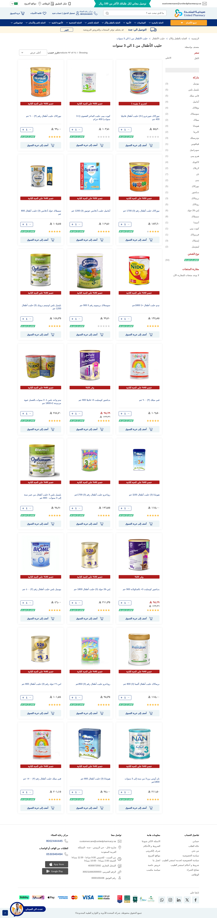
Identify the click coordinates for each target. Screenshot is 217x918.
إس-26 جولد (182, 210)
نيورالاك (182, 186)
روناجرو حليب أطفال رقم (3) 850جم (93, 684)
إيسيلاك (182, 240)
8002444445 (54, 841)
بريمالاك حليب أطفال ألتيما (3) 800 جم (141, 684)
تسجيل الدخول (69, 13)
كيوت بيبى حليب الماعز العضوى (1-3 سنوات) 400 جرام (93, 117)
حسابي (196, 841)
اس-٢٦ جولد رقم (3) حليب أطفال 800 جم (41, 684)
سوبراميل (182, 150)
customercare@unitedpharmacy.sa (181, 3)
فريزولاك (182, 234)
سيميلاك (182, 216)
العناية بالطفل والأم (178, 38)
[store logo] (190, 13)
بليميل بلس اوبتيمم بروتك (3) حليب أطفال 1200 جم (41, 307)
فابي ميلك (182, 95)
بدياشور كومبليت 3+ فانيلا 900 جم (94, 400)
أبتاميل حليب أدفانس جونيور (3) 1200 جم (90, 210)
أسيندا (182, 222)
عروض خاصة (154, 865)
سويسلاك (182, 113)
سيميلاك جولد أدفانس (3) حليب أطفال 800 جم (41, 212)
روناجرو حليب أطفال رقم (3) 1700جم (92, 494)
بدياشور (182, 192)
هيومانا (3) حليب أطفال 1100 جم (144, 494)
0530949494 (54, 854)
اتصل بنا (156, 860)
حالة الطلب (193, 846)
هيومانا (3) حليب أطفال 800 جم (95, 778)
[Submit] (107, 12)
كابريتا (182, 131)
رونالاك (182, 204)
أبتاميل (182, 101)
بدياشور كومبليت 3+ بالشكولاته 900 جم (141, 589)
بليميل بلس (182, 89)
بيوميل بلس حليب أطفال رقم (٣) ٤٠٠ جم (41, 589)
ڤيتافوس (182, 144)
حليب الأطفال (158, 38)
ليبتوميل (182, 246)
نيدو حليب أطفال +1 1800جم (145, 305)
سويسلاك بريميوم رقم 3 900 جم (95, 305)
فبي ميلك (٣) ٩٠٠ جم (149, 400)
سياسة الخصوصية (191, 855)
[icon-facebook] (195, 899)
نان (182, 174)
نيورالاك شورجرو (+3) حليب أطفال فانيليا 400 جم (140, 117)
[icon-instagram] (170, 899)
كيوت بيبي (182, 228)
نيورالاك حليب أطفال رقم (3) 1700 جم (141, 210)
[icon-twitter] (187, 899)
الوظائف (46, 3)
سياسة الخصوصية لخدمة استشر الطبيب (180, 860)
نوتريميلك (182, 138)
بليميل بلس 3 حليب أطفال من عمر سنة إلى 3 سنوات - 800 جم (42, 496)
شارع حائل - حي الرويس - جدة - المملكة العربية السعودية (97, 849)
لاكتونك (182, 162)
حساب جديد (56, 13)
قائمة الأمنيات (35, 13)
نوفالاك (182, 107)
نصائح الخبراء (193, 870)
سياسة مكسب (153, 870)
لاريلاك (182, 168)
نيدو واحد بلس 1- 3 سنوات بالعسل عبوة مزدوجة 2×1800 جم (42, 401)
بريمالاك (182, 198)
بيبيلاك (182, 119)
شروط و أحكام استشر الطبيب (185, 865)
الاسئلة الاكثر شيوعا (151, 841)
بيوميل (182, 83)
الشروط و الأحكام (151, 846)
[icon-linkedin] (178, 899)
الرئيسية (195, 38)
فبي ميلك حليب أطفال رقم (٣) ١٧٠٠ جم (42, 778)
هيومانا (182, 125)
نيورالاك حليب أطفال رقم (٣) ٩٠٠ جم (43, 116)
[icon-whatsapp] (161, 899)
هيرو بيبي (182, 156)
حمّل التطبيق (61, 3)
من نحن (195, 851)
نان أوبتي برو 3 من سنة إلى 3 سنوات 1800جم (142, 780)
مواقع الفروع (30, 3)
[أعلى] (5, 913)
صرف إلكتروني (153, 851)
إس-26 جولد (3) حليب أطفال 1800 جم (92, 589)
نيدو (182, 180)
